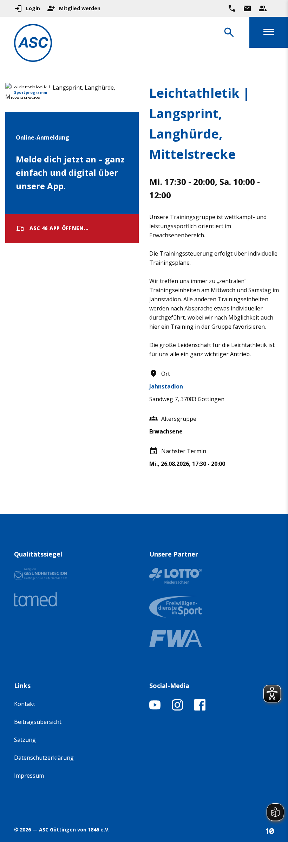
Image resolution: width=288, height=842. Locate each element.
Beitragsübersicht (37, 722)
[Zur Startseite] (33, 44)
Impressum (29, 775)
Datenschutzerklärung (44, 757)
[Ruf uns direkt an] (232, 8)
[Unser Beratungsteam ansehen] (262, 8)
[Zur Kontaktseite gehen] (247, 8)
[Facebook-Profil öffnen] (199, 708)
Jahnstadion (166, 386)
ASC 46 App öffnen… (59, 228)
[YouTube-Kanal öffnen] (155, 708)
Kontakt (24, 704)
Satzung (25, 740)
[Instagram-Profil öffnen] (177, 708)
